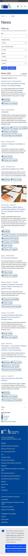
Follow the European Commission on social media (12, 503)
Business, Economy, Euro (8, 448)
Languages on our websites (8, 513)
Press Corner (4, 484)
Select (4, 43)
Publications (4, 490)
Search (21, 6)
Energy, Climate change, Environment (11, 463)
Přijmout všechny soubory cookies (16, 546)
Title (2, 33)
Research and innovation (7, 460)
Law (2, 454)
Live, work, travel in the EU (8, 451)
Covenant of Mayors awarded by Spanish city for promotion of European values (12, 317)
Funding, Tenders (5, 457)
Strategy (3, 443)
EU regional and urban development (10, 476)
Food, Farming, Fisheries (7, 473)
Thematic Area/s (5, 39)
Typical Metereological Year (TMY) (12, 169)
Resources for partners (7, 506)
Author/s (3, 53)
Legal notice (4, 522)
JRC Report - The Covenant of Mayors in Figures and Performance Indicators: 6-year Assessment (14, 348)
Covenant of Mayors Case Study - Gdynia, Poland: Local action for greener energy (12, 286)
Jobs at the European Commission (10, 478)
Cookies (3, 516)
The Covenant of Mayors (9, 258)
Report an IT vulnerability (7, 509)
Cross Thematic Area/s (7, 46)
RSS (2, 409)
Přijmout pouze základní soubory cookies (16, 551)
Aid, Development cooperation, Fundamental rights (13, 469)
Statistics (3, 481)
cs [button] (18, 6)
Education (4, 465)
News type (4, 60)
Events (3, 487)
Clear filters (12, 68)
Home (2, 16)
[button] (3, 414)
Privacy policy (5, 519)
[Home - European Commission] (6, 5)
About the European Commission (10, 446)
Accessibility (4, 499)
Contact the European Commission (10, 496)
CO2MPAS (4, 112)
